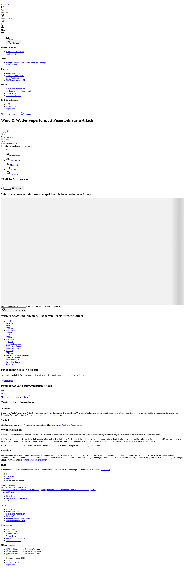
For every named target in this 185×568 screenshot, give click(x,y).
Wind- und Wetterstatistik (72, 425)
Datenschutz (11, 106)
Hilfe (11, 39)
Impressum (10, 109)
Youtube (36, 554)
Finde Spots (8, 381)
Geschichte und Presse (15, 76)
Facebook (27, 114)
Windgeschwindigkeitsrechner (34, 460)
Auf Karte (6, 149)
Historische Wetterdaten (15, 89)
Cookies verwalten (13, 95)
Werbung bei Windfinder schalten (19, 91)
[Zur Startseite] (1, 2)
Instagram (37, 551)
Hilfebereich (150, 441)
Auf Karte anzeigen (13, 114)
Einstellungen (15, 43)
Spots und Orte (12, 54)
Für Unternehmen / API (15, 80)
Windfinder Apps (13, 73)
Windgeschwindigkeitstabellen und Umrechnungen (26, 62)
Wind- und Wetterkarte (15, 52)
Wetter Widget (11, 65)
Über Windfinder (13, 78)
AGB (8, 104)
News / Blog (11, 93)
